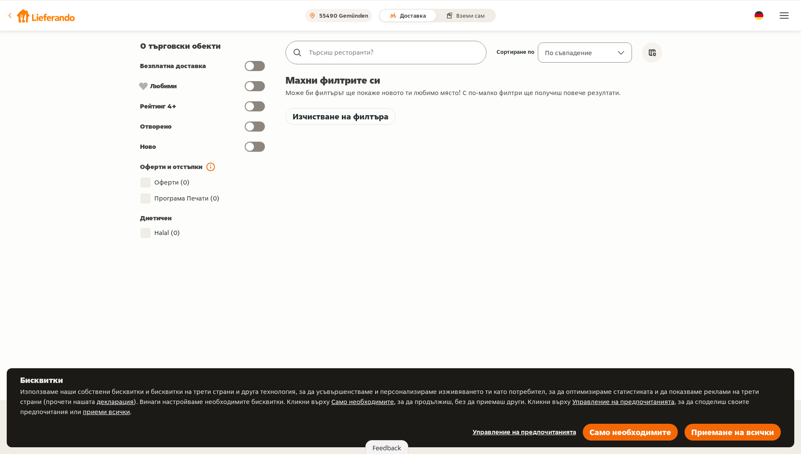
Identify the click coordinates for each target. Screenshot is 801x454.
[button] (41, 15)
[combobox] (394, 53)
